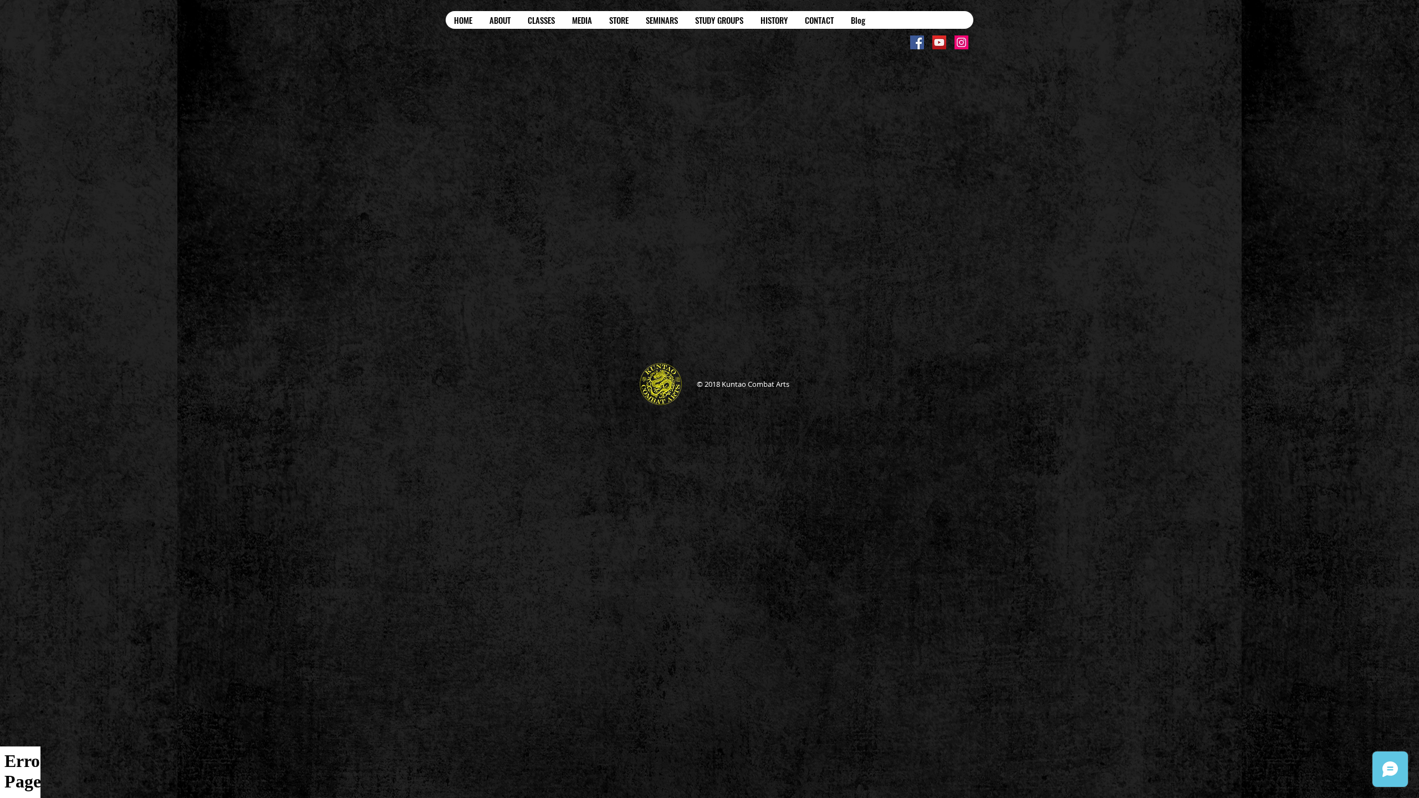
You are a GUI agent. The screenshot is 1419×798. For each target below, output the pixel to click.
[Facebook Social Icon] (917, 42)
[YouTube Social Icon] (939, 42)
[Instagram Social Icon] (961, 42)
